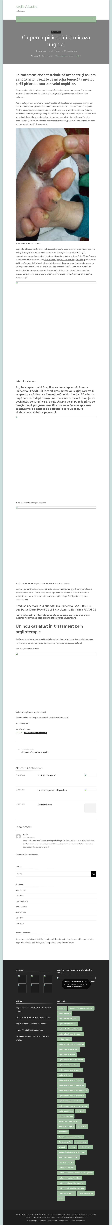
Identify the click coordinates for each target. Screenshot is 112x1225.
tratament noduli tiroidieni (70, 1178)
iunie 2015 (20, 923)
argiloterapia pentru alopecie (70, 1080)
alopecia (62, 1008)
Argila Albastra (26, 7)
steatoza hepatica (66, 1162)
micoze (43, 733)
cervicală (80, 1111)
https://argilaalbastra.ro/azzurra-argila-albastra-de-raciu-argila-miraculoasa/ (77, 984)
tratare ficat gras (86, 1193)
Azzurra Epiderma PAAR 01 (67, 606)
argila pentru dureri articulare (71, 1060)
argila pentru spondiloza (68, 1065)
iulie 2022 (19, 896)
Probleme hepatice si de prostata (52, 790)
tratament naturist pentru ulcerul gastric (76, 1173)
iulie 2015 (19, 918)
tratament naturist (66, 1167)
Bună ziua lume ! (45, 804)
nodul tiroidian (85, 1147)
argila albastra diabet (67, 1024)
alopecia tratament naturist (81, 1008)
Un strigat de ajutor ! (47, 775)
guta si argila (80, 1142)
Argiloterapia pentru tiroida (38, 1017)
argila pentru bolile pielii (68, 1049)
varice (61, 1198)
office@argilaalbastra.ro (63, 617)
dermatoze (63, 1132)
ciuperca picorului (32, 733)
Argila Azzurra (64, 1039)
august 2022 (21, 890)
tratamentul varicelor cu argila (71, 1188)
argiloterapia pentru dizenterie (71, 1095)
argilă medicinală (66, 1111)
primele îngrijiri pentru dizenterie (72, 1152)
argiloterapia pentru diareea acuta (73, 1090)
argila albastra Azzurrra (68, 1018)
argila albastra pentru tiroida (70, 1034)
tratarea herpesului (66, 1193)
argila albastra (65, 1013)
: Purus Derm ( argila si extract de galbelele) (64, 259)
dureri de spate (65, 1142)
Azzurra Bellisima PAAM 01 (78, 610)
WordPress (80, 1220)
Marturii (56, 32)
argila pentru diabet (67, 1054)
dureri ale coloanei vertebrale (71, 1137)
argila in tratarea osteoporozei (71, 1044)
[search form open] (92, 19)
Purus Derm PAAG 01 (35, 610)
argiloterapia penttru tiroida (70, 1101)
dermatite (82, 1126)
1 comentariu (72, 51)
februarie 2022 (22, 901)
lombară (62, 1147)
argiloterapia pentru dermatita (71, 1085)
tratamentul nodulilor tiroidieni (71, 1183)
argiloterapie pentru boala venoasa (73, 1106)
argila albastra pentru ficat (70, 1029)
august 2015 (21, 912)
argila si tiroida (65, 1075)
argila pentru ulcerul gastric (70, 1070)
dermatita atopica (66, 1126)
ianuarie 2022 (21, 907)
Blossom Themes (57, 1220)
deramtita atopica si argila (69, 1121)
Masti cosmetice (39, 1023)
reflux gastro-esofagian (68, 1157)
